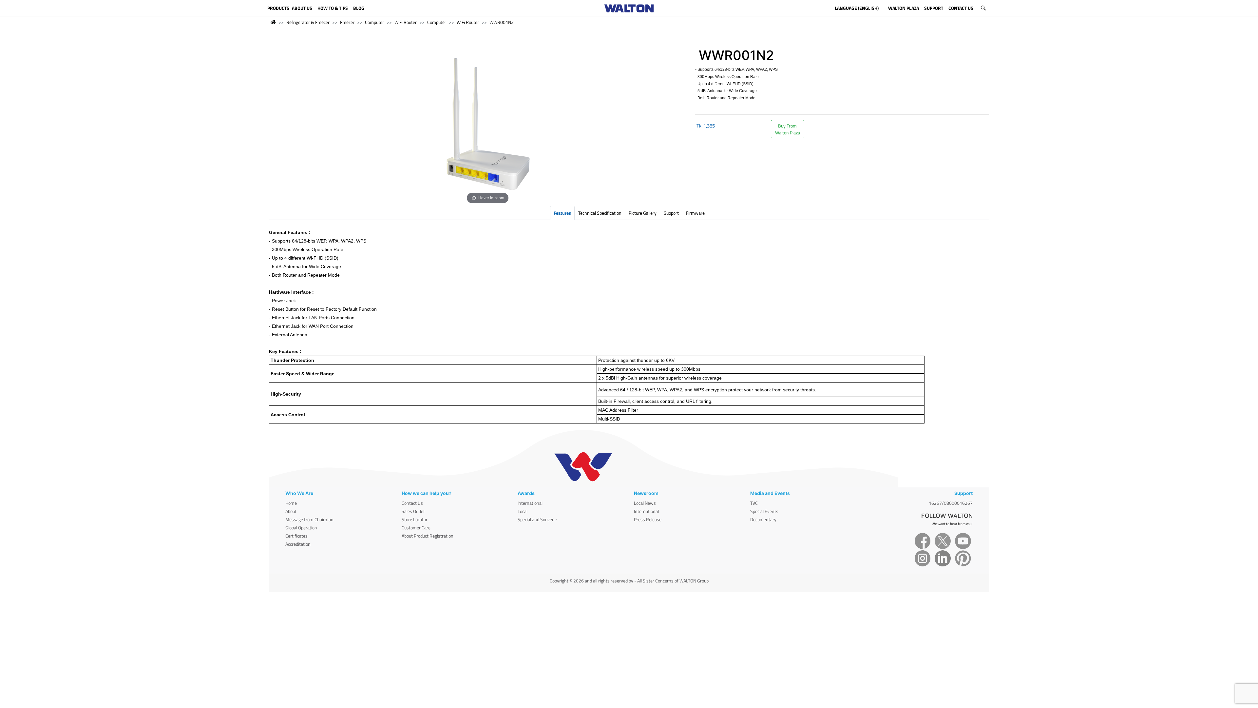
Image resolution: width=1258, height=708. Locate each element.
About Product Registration (427, 535)
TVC (754, 503)
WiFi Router (405, 22)
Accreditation (298, 544)
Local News (645, 503)
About (290, 511)
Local (522, 511)
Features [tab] (562, 212)
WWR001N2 (501, 22)
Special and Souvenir (537, 519)
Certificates (296, 535)
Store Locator (415, 519)
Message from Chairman (309, 519)
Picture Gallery (643, 212)
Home (291, 503)
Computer (374, 22)
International (530, 503)
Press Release (647, 519)
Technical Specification (599, 212)
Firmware (695, 212)
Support (671, 212)
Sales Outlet (413, 511)
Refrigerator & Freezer (308, 22)
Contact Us (412, 503)
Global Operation (301, 527)
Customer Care (416, 527)
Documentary (763, 519)
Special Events (764, 511)
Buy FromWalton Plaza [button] (787, 129)
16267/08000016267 (951, 503)
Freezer (347, 22)
